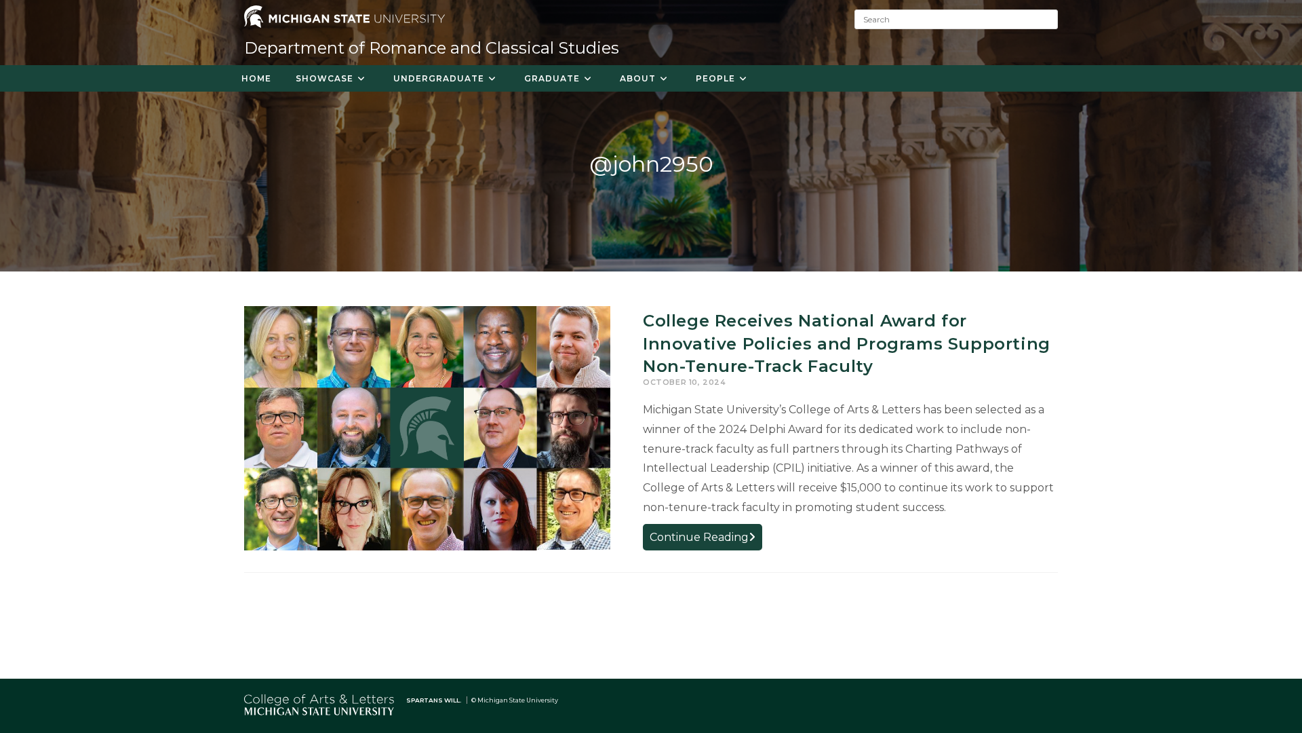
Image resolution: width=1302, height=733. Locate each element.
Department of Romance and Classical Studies (431, 48)
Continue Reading (706, 539)
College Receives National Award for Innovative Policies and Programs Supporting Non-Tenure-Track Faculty (846, 343)
